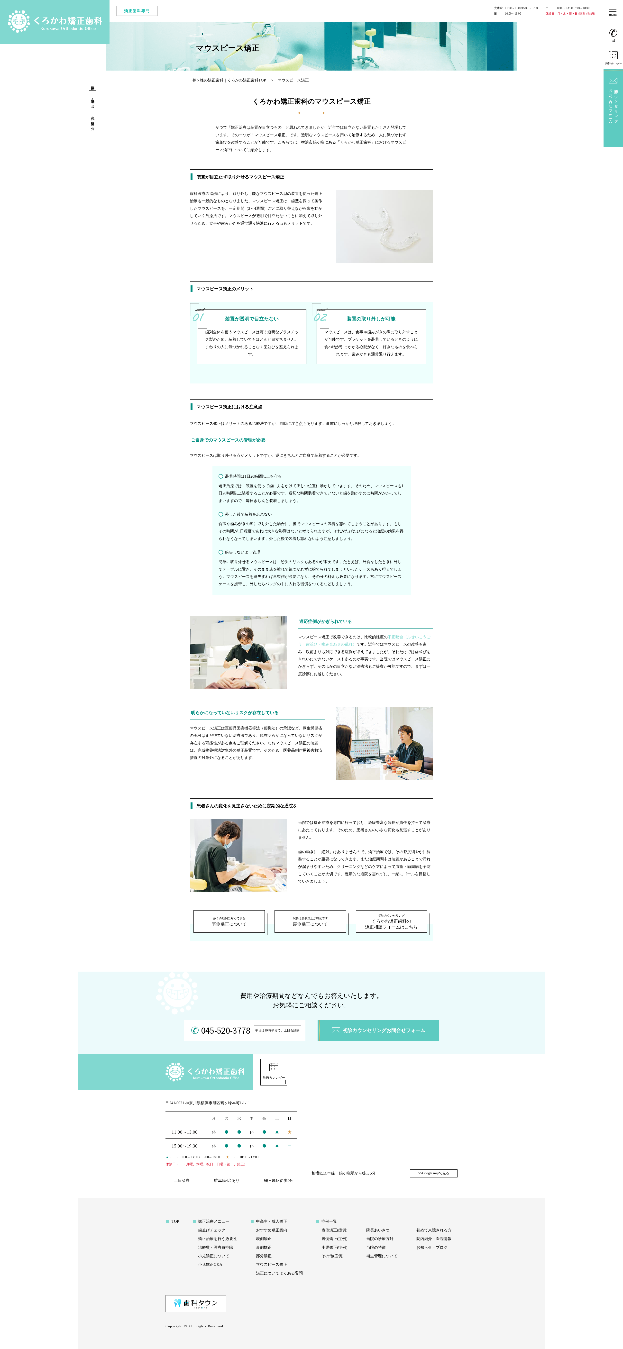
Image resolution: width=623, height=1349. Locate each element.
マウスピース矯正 (271, 1264)
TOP (175, 1221)
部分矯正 (264, 1256)
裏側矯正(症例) (334, 1239)
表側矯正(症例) (334, 1230)
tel (613, 40)
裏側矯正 (264, 1247)
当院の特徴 (376, 1247)
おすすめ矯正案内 (271, 1230)
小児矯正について (213, 1256)
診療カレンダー (274, 1077)
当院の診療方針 (380, 1239)
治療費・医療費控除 (215, 1247)
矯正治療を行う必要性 (217, 1239)
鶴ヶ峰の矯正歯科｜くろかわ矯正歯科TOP (229, 80)
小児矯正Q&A (210, 1264)
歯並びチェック (211, 1230)
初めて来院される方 (433, 1230)
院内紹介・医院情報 (433, 1239)
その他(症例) (332, 1256)
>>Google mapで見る (433, 1173)
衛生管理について (381, 1256)
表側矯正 (264, 1239)
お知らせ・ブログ (432, 1247)
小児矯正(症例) (334, 1247)
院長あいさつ (378, 1230)
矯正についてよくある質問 (279, 1273)
